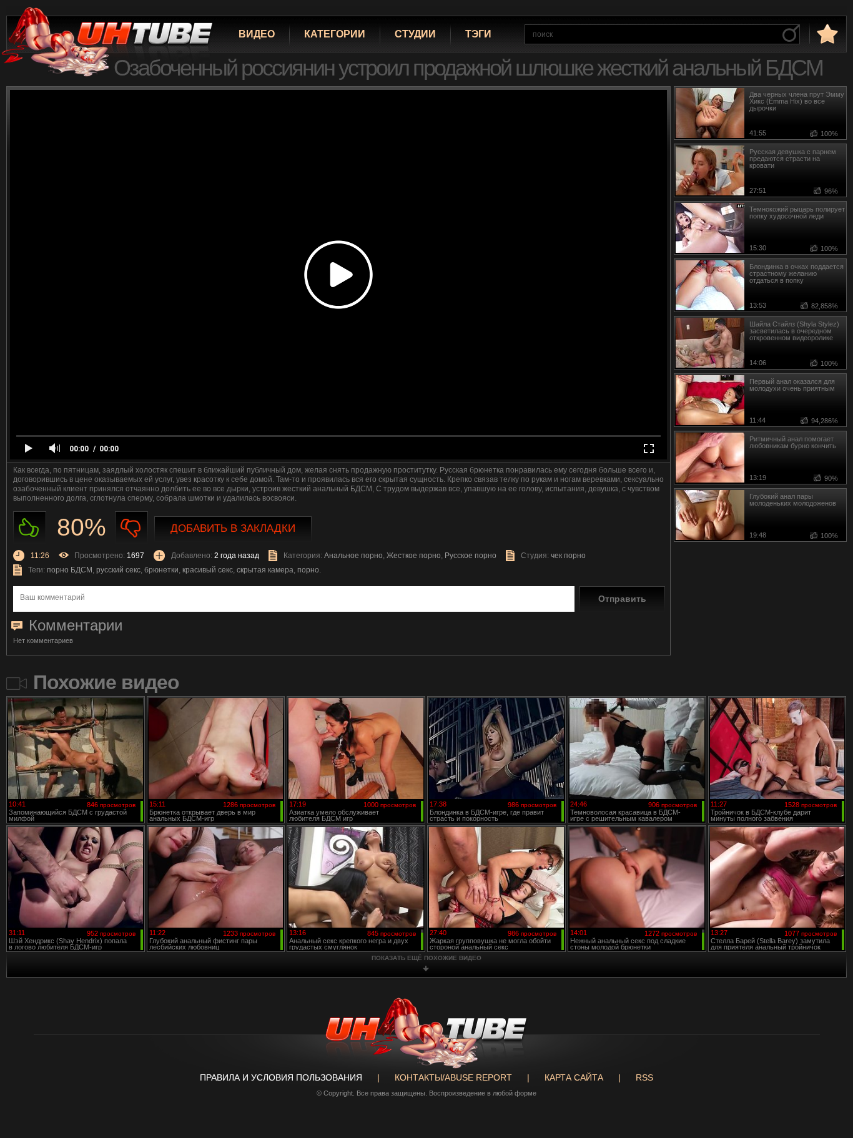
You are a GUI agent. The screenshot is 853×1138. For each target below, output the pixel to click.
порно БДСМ (69, 570)
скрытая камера (265, 570)
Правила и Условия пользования (281, 1077)
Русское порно (470, 555)
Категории (334, 34)
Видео (257, 34)
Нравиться (29, 527)
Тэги (478, 34)
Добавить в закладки (232, 528)
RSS (644, 1077)
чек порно (568, 555)
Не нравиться (131, 527)
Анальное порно (353, 555)
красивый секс (207, 570)
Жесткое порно (414, 555)
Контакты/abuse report (453, 1077)
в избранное (826, 33)
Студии (415, 34)
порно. (309, 570)
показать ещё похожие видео (426, 957)
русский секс (118, 570)
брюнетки (161, 570)
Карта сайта (574, 1077)
